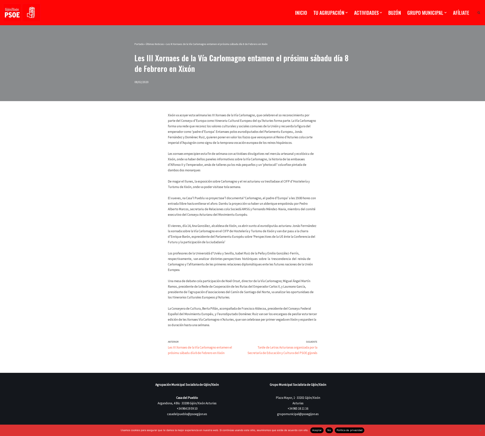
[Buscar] (478, 12)
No (329, 430)
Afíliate (461, 12)
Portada (139, 44)
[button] (346, 12)
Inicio (301, 12)
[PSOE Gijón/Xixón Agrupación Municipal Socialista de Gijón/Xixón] (22, 12)
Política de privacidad (350, 430)
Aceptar (317, 430)
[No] (480, 430)
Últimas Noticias (155, 44)
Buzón (394, 12)
